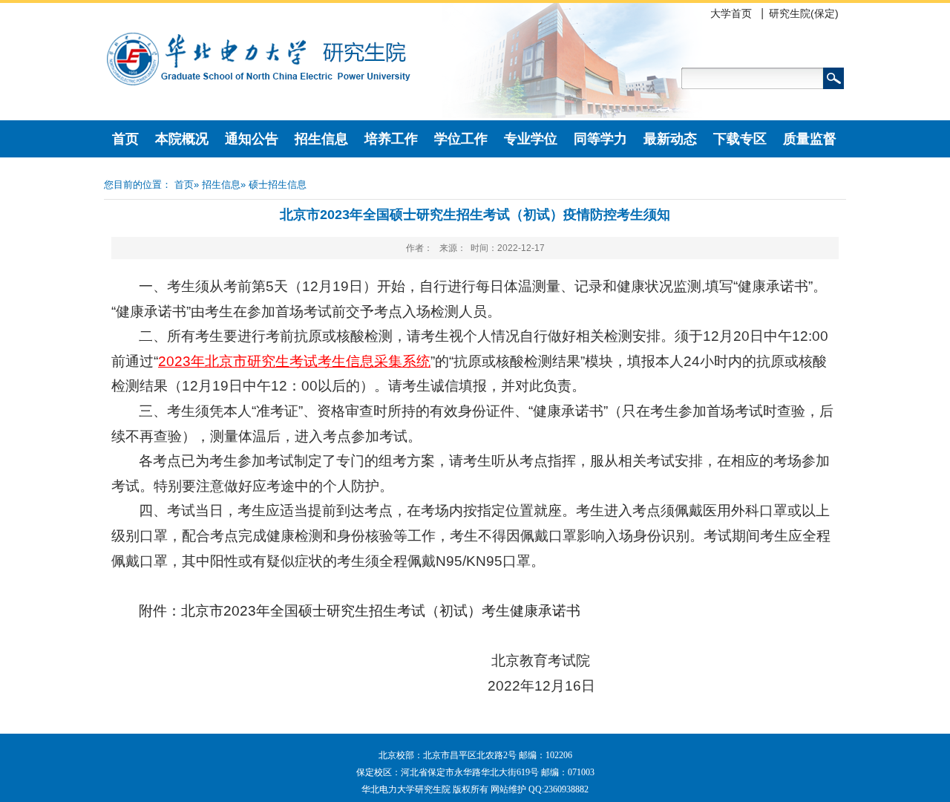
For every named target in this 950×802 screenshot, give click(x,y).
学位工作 (461, 138)
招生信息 (321, 138)
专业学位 (530, 138)
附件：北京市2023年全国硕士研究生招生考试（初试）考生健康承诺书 (359, 611)
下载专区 (740, 138)
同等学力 (600, 138)
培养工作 (391, 138)
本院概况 (182, 138)
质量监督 (809, 138)
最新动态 (670, 138)
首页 (125, 138)
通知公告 (251, 138)
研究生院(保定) (804, 13)
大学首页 (731, 13)
